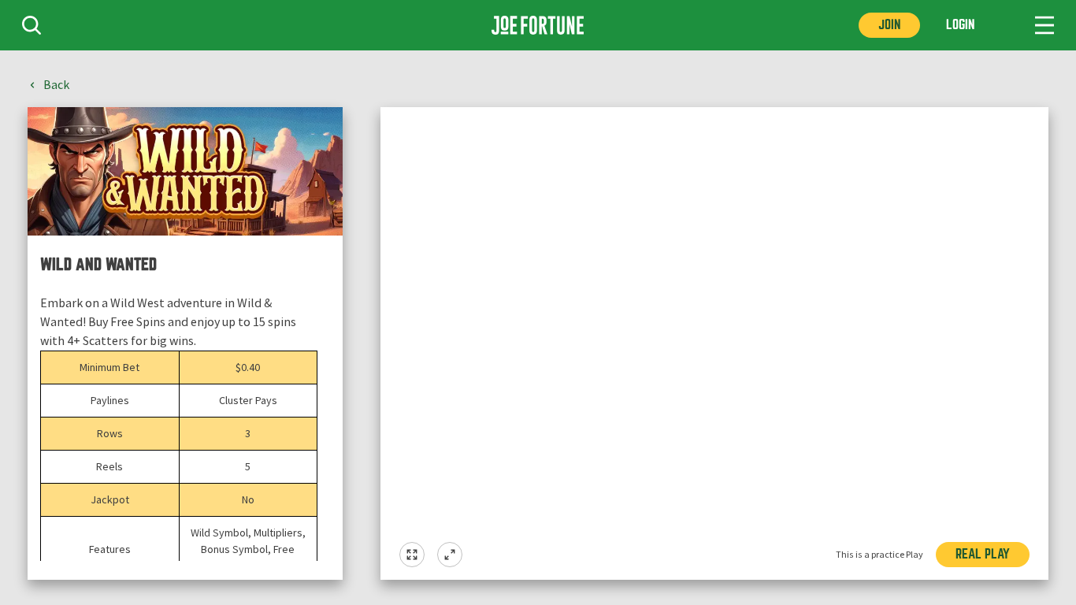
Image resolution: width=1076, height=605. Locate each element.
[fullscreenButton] (412, 554)
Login (960, 25)
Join (889, 25)
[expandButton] (449, 554)
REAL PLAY (982, 554)
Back (56, 85)
